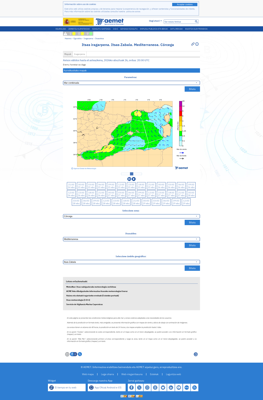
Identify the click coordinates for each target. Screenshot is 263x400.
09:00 (111, 184)
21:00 (71, 184)
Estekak (154, 374)
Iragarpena (88, 38)
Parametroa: (130, 77)
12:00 (121, 184)
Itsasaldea (130, 233)
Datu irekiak (176, 29)
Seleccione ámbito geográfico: (131, 256)
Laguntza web (173, 374)
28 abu (191, 195)
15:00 (131, 184)
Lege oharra (107, 374)
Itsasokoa (99, 38)
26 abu (161, 187)
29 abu (146, 203)
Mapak (67, 54)
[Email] (67, 355)
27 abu (111, 195)
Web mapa (88, 374)
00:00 (81, 184)
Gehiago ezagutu (129, 29)
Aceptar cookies (185, 4)
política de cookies (133, 11)
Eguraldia (61, 29)
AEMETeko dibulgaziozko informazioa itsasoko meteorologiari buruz (97, 291)
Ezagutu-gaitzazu (101, 29)
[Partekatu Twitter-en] (80, 354)
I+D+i (115, 29)
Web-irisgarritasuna (131, 374)
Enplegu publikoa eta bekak (154, 29)
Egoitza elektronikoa (196, 29)
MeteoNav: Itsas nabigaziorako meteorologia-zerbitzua (91, 286)
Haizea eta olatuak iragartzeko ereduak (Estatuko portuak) (92, 295)
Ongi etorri (154, 20)
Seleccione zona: (130, 210)
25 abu (81, 187)
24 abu (71, 187)
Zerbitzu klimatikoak (79, 29)
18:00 (141, 184)
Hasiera (68, 38)
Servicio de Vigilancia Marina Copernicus (84, 304)
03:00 (91, 184)
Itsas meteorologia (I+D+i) (78, 300)
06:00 (101, 184)
